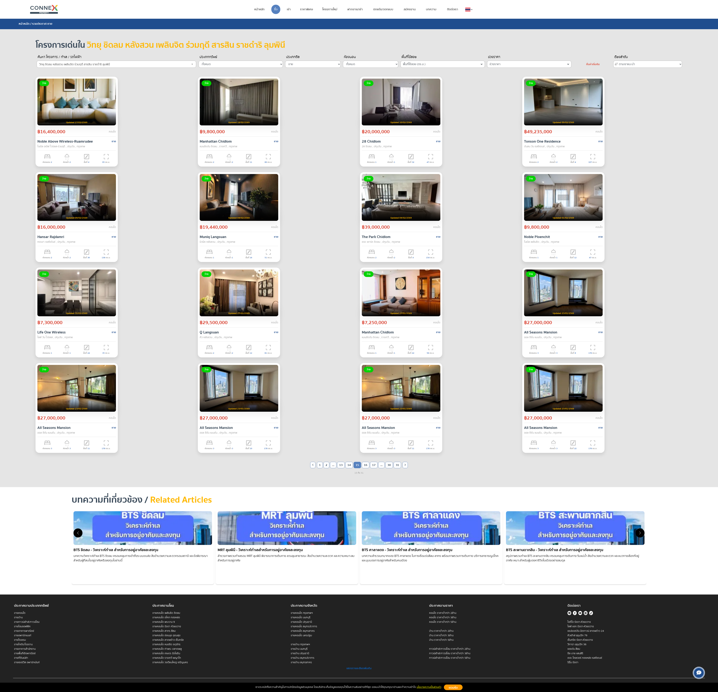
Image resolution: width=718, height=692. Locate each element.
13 (341, 465)
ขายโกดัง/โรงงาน (23, 644)
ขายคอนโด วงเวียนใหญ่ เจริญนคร (170, 662)
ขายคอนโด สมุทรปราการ (304, 626)
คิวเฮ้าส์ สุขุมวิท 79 (577, 635)
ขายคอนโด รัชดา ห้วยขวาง (166, 626)
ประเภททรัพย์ (208, 57)
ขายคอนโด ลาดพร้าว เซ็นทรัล (168, 640)
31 (397, 465)
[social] (699, 673)
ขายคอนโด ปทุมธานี (301, 622)
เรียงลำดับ (621, 57)
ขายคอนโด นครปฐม (301, 635)
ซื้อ (275, 9)
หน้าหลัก (259, 9)
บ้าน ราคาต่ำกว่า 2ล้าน (441, 631)
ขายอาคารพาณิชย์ (24, 631)
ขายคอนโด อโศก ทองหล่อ (166, 617)
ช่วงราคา (494, 57)
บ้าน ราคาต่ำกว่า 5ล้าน (441, 640)
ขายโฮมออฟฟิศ (22, 626)
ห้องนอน (350, 57)
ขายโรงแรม (20, 640)
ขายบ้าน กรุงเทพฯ (300, 644)
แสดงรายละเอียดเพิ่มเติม (359, 668)
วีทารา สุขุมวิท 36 (576, 644)
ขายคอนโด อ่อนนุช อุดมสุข (166, 635)
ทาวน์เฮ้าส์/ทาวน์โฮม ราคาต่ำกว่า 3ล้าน (449, 653)
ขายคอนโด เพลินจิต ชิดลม (166, 613)
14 (349, 465)
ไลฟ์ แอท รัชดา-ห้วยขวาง (580, 626)
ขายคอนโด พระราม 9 (163, 622)
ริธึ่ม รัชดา (572, 662)
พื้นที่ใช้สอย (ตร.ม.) (414, 64)
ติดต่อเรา (452, 9)
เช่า (289, 9)
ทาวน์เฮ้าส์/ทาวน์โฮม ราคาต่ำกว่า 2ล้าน (449, 649)
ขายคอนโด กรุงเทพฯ (302, 613)
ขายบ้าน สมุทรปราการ (302, 658)
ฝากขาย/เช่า (355, 9)
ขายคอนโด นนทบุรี (300, 617)
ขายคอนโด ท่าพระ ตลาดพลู (167, 649)
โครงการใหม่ (329, 9)
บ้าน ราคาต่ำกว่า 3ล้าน (441, 635)
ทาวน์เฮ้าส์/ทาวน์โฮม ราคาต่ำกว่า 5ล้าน (449, 658)
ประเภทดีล (293, 57)
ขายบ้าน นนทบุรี (299, 649)
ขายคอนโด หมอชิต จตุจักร (166, 644)
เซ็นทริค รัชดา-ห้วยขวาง (580, 640)
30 (389, 465)
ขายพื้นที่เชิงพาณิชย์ (25, 653)
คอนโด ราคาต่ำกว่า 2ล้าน (442, 613)
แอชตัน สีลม (573, 649)
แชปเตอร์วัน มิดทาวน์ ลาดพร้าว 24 (585, 631)
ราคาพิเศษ (306, 9)
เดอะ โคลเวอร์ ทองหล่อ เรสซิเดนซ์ (584, 658)
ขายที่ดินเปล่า (21, 658)
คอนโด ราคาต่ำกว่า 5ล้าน (442, 622)
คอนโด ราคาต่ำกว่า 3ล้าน (442, 617)
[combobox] (116, 64)
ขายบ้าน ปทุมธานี (300, 653)
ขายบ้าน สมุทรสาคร (301, 662)
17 (373, 465)
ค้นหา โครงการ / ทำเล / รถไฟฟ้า (59, 57)
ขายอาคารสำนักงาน (25, 649)
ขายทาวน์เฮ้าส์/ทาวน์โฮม (26, 622)
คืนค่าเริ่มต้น (593, 64)
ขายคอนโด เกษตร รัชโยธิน (166, 653)
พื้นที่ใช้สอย (409, 57)
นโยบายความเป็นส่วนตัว (429, 687)
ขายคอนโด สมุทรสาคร (303, 631)
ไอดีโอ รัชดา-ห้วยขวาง (579, 622)
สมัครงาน (410, 9)
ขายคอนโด (19, 613)
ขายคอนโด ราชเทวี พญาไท (166, 658)
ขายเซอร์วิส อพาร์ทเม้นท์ (27, 662)
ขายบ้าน (18, 617)
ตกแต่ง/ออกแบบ (383, 9)
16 (365, 465)
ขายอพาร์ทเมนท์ (22, 635)
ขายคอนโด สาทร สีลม (164, 631)
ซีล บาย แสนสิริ (575, 653)
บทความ (431, 9)
